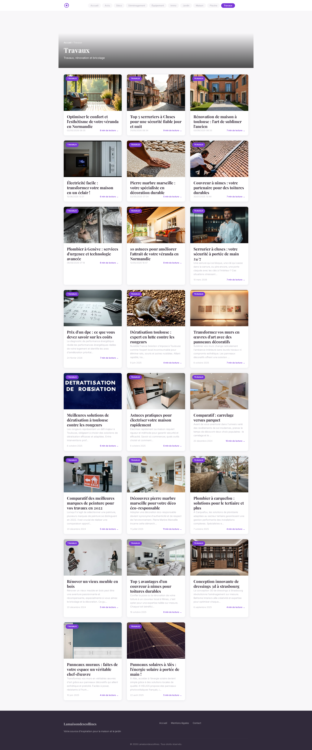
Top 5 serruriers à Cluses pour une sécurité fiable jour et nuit (155, 121)
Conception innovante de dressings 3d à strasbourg (216, 584)
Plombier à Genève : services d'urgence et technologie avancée (92, 253)
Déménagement (136, 5)
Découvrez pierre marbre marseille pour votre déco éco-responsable (153, 502)
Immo (173, 5)
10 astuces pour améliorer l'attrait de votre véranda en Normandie (154, 253)
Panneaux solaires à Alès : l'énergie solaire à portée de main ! (154, 669)
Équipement (158, 5)
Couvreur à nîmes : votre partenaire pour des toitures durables (219, 187)
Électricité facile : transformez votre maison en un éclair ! (90, 187)
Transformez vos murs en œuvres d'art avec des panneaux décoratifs (217, 336)
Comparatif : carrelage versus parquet (214, 417)
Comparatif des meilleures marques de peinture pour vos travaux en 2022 (90, 502)
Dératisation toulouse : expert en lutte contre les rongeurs (152, 336)
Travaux (228, 5)
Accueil (94, 5)
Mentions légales (180, 723)
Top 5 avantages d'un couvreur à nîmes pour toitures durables (150, 586)
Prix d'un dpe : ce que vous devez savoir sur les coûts (91, 334)
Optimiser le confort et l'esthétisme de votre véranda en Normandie (92, 121)
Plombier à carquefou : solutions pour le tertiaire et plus (219, 502)
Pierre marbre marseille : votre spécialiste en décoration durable (152, 187)
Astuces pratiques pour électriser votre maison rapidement (151, 419)
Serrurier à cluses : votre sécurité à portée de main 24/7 (216, 253)
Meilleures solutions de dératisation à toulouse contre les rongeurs (88, 419)
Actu (107, 5)
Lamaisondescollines (80, 724)
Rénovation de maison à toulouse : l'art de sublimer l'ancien (217, 121)
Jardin (186, 5)
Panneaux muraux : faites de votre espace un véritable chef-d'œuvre (92, 669)
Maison (199, 5)
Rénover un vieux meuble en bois (92, 584)
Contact (197, 723)
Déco (119, 5)
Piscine (213, 5)
